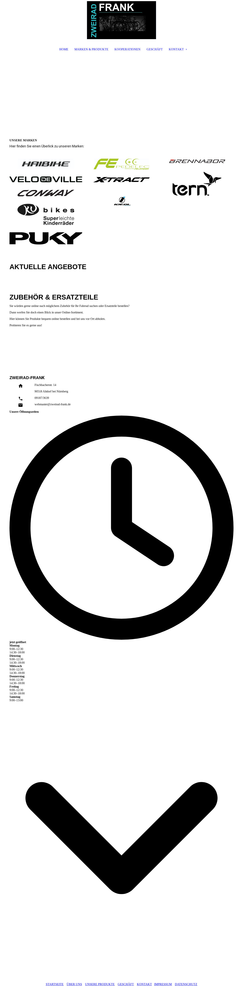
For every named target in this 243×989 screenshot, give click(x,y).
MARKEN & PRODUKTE (91, 49)
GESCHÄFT (155, 49)
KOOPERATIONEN (127, 49)
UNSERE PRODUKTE (100, 984)
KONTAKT (176, 49)
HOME (63, 49)
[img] (121, 20)
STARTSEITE (55, 984)
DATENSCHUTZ (186, 984)
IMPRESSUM (163, 984)
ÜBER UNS (74, 984)
